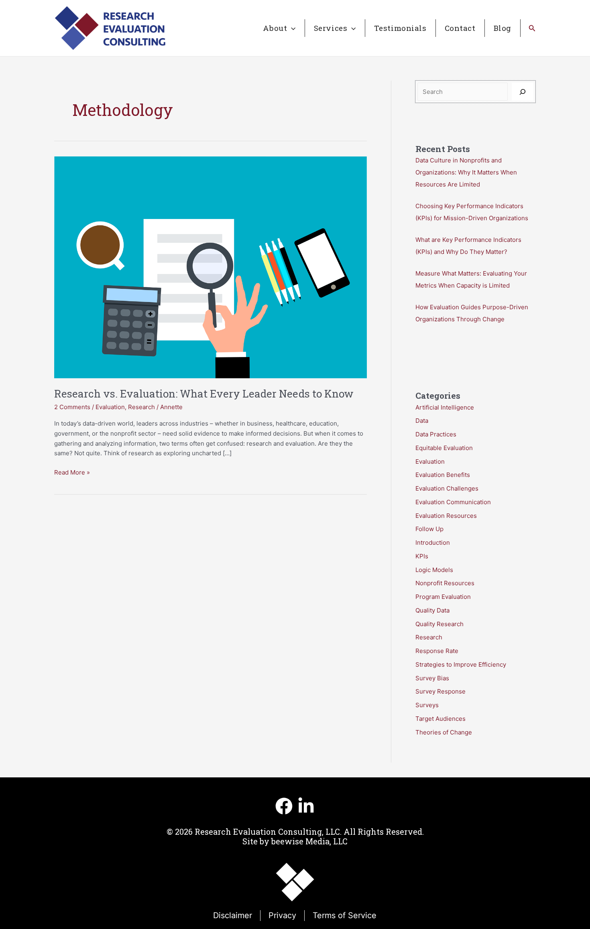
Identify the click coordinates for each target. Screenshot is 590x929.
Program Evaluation (443, 596)
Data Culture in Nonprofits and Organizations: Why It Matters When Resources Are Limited (466, 172)
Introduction (432, 542)
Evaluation (110, 407)
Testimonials (400, 28)
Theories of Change (443, 732)
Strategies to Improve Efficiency (460, 664)
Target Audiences (440, 718)
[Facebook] (284, 806)
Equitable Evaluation (444, 448)
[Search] (522, 92)
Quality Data (432, 610)
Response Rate (436, 651)
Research (141, 407)
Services (331, 28)
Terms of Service (344, 915)
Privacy (282, 915)
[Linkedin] (306, 806)
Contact (460, 28)
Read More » (72, 473)
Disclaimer (232, 915)
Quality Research (439, 624)
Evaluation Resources (446, 515)
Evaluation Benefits (442, 475)
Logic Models (434, 570)
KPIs (421, 556)
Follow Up (429, 529)
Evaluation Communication (453, 502)
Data (421, 420)
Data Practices (435, 434)
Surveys (427, 705)
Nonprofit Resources (444, 583)
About (275, 28)
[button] (291, 28)
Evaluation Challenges (446, 488)
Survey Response (440, 691)
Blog (502, 28)
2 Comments (72, 407)
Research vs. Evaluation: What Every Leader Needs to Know (204, 393)
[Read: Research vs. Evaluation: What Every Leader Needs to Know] (210, 266)
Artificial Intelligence (444, 407)
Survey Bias (432, 678)
